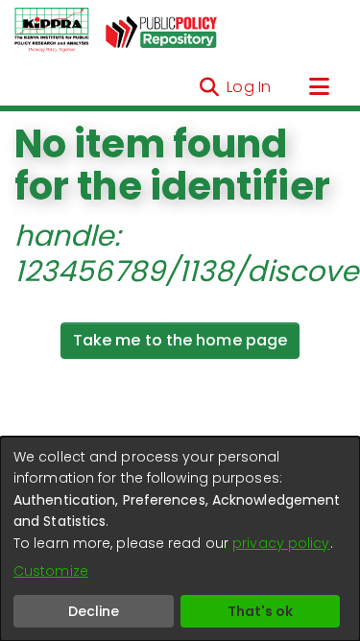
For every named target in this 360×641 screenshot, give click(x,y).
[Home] (51, 31)
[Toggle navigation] (319, 87)
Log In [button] (250, 87)
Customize (50, 571)
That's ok (260, 611)
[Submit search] (209, 87)
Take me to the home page (180, 340)
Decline (93, 611)
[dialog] (180, 539)
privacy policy (280, 543)
